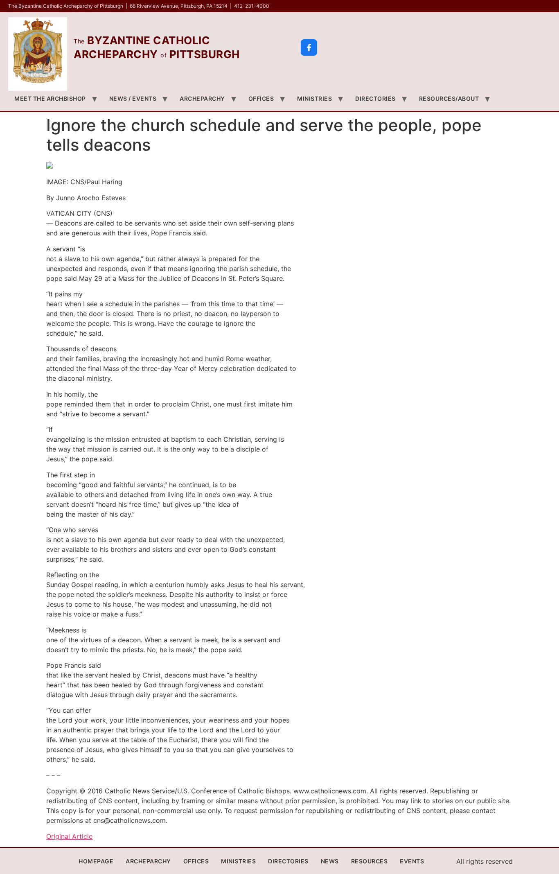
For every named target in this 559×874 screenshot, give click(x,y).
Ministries (314, 98)
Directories (375, 98)
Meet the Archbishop (50, 98)
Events (412, 861)
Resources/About (449, 98)
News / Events (133, 98)
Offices (261, 98)
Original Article (69, 836)
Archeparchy (202, 98)
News (330, 861)
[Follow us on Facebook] (309, 47)
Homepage (96, 861)
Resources (369, 861)
